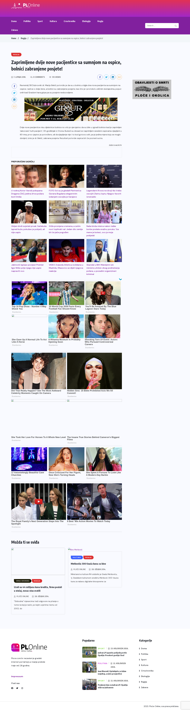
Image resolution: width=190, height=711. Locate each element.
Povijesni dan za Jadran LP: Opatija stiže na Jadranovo (113, 686)
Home (13, 38)
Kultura (53, 21)
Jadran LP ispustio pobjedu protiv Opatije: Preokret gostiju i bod (112, 654)
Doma (14, 21)
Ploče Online (23, 596)
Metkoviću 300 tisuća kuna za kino (88, 563)
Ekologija (86, 21)
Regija (100, 21)
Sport (40, 21)
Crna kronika (69, 21)
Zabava (14, 30)
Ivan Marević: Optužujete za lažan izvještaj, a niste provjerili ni (112, 672)
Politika (27, 21)
